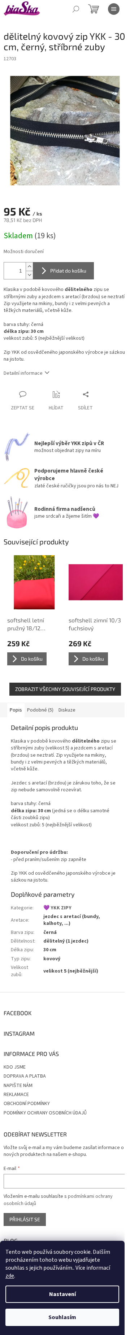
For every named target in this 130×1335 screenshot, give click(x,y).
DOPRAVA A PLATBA (25, 1076)
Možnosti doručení (24, 251)
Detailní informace (23, 373)
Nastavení (62, 1294)
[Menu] (114, 9)
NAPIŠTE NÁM (18, 1085)
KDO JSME (15, 1067)
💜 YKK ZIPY (57, 908)
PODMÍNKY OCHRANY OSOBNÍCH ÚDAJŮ (45, 1113)
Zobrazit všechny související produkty (65, 689)
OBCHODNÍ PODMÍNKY (27, 1103)
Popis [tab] (16, 710)
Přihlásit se (24, 1219)
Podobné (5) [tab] (40, 710)
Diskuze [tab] (66, 710)
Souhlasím (62, 1317)
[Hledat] (76, 9)
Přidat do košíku (68, 271)
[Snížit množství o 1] (29, 275)
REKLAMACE (16, 1094)
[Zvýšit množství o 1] (29, 266)
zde (9, 1276)
